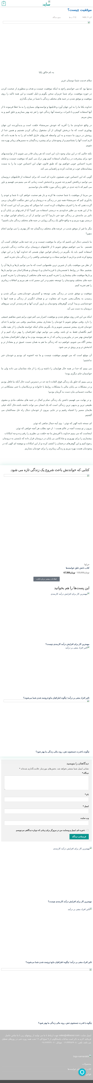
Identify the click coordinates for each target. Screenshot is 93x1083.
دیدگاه (85, 773)
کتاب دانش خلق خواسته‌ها (77, 568)
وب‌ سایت (84, 818)
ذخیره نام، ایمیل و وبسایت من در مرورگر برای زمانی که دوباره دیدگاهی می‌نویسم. (50, 830)
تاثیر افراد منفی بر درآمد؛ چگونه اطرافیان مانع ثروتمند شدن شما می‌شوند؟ (56, 698)
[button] (89, 3)
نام (87, 794)
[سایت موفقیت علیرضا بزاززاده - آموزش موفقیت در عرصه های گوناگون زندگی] (46, 3)
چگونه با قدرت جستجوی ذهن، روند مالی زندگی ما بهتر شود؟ (62, 751)
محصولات (86, 1064)
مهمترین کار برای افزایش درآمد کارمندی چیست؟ (67, 644)
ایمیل (86, 806)
